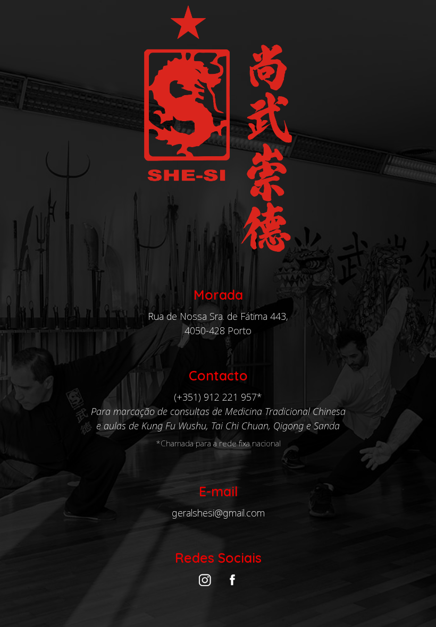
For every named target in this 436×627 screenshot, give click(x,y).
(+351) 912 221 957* (218, 397)
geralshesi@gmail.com (218, 512)
